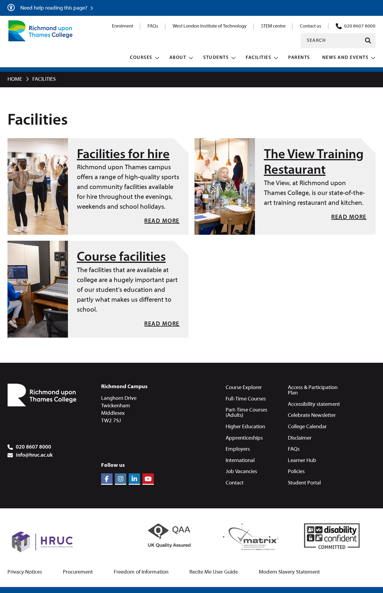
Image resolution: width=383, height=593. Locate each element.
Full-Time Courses (246, 399)
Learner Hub (302, 461)
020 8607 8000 (360, 26)
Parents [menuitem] (299, 57)
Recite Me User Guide (213, 572)
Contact (235, 483)
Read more (162, 221)
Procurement (78, 572)
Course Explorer (244, 388)
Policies (296, 472)
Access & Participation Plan (313, 390)
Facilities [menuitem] (258, 57)
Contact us (310, 26)
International (240, 461)
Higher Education (245, 427)
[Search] (368, 40)
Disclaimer (299, 438)
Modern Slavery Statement (289, 572)
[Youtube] (148, 479)
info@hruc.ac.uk (34, 455)
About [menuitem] (177, 57)
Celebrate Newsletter (312, 415)
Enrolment (122, 26)
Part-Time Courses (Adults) (246, 412)
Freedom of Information (141, 572)
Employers (238, 449)
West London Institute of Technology (210, 26)
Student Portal (304, 483)
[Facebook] (107, 479)
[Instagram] (120, 479)
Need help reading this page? (54, 8)
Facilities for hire (123, 154)
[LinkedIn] (134, 479)
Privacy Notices (24, 572)
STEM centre (273, 26)
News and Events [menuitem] (345, 57)
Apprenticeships (244, 438)
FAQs (153, 26)
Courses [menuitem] (141, 57)
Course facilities (121, 257)
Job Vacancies (241, 472)
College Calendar (307, 427)
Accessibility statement (314, 404)
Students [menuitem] (216, 57)
